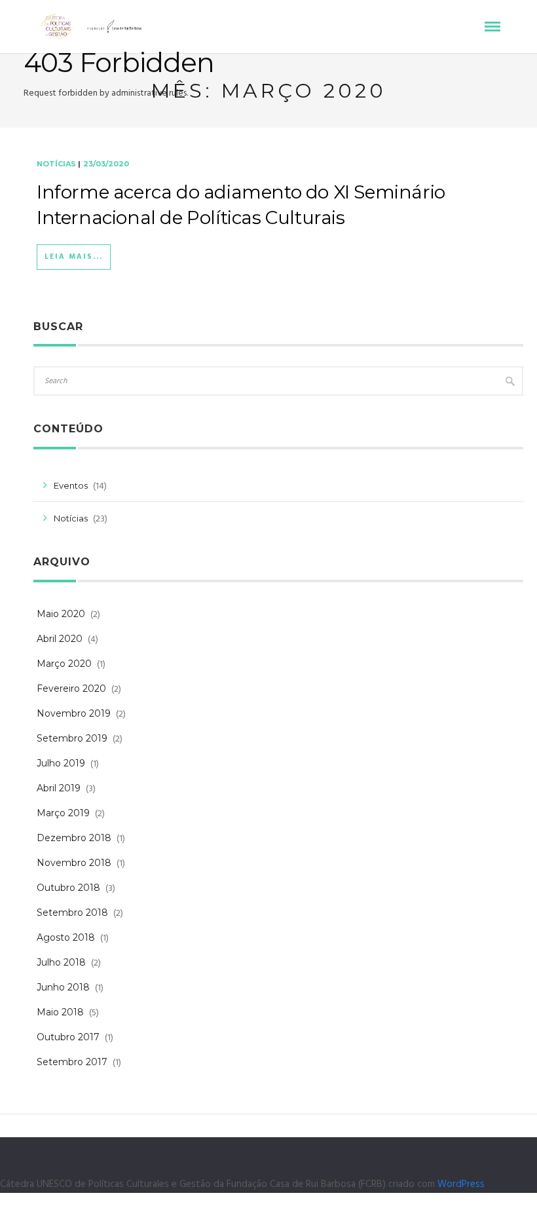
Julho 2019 (61, 763)
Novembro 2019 (74, 713)
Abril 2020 (60, 639)
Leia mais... (74, 257)
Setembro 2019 (72, 738)
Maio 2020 (61, 614)
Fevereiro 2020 (71, 688)
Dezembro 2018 (74, 838)
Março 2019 (63, 813)
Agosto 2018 (66, 937)
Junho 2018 (63, 987)
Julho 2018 (61, 962)
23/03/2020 (106, 163)
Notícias (56, 163)
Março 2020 (64, 663)
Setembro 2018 (72, 912)
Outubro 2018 (68, 888)
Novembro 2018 (74, 863)
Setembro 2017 (72, 1062)
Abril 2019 (59, 788)
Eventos (71, 485)
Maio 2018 (60, 1012)
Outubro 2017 (68, 1037)
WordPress (461, 1184)
